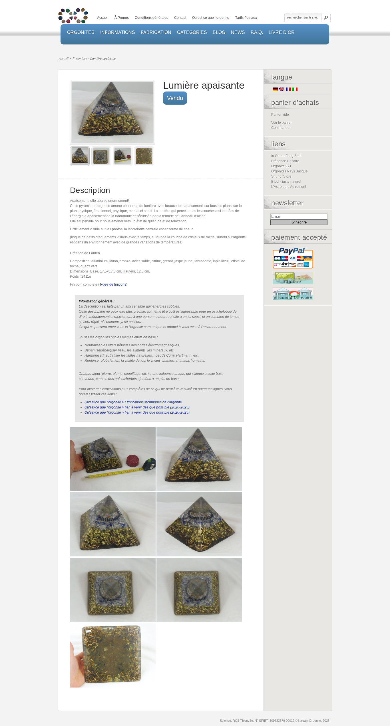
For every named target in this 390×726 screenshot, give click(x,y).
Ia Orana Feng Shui (286, 156)
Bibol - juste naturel (286, 182)
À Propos (121, 18)
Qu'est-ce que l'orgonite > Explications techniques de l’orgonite (133, 402)
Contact (180, 18)
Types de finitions (112, 284)
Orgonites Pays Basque (289, 171)
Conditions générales (151, 18)
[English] (281, 89)
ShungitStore (281, 176)
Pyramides (80, 58)
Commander (281, 128)
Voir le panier (281, 123)
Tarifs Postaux (246, 18)
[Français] (288, 89)
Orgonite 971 (281, 166)
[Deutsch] (275, 89)
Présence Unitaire (285, 161)
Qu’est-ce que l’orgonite (210, 18)
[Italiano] (294, 89)
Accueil (102, 18)
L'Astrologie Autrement (288, 187)
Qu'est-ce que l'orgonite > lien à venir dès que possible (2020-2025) (137, 407)
